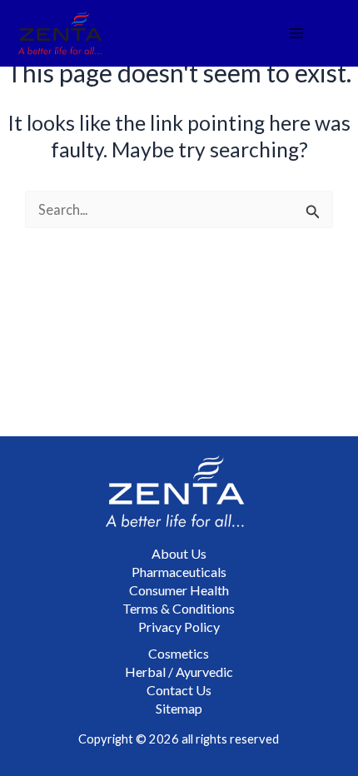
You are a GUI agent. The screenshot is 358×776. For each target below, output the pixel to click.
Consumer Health (179, 590)
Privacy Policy (179, 626)
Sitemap (179, 708)
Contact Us (179, 690)
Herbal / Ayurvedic (179, 671)
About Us (179, 553)
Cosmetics (178, 653)
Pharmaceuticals (179, 572)
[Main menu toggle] (296, 33)
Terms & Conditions (178, 608)
